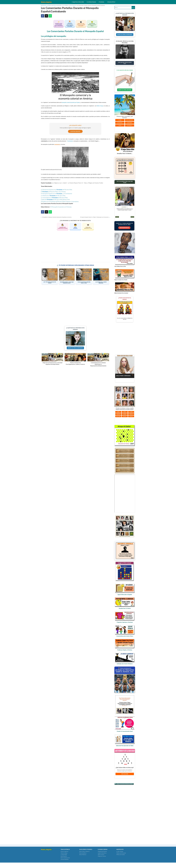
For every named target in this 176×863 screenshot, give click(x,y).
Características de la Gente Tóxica (124, 636)
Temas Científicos (82, 853)
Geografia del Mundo (102, 851)
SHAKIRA (124, 416)
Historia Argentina (64, 851)
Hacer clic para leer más (124, 89)
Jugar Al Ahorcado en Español (124, 594)
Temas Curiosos (101, 854)
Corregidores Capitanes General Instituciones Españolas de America (56, 217)
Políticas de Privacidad (121, 853)
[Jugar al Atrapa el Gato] (124, 435)
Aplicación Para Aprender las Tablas (124, 745)
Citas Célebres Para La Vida (120, 266)
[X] (46, 16)
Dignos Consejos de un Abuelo (120, 279)
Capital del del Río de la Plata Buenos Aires (55, 199)
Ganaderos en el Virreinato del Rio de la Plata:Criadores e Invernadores (60, 201)
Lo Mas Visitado (119, 851)
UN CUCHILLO (129, 125)
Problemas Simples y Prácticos (124, 650)
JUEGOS (119, 125)
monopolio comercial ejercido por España (71, 102)
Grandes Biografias (65, 859)
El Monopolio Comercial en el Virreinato (61, 207)
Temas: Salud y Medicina (84, 851)
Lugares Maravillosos (102, 853)
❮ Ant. (117, 216)
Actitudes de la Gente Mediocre (125, 663)
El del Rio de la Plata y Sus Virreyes (53, 191)
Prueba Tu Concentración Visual (125, 731)
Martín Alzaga (100, 105)
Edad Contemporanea (65, 857)
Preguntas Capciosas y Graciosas (125, 622)
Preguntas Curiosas (102, 856)
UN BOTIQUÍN (129, 122)
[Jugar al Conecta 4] (124, 571)
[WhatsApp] (50, 16)
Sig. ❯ (132, 216)
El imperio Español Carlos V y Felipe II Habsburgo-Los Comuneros (94, 217)
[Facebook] (42, 16)
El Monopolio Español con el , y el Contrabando (56, 193)
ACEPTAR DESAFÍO (75, 131)
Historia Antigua (64, 853)
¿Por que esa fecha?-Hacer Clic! (125, 63)
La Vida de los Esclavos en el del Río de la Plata (56, 189)
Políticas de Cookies (120, 854)
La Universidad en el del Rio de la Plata (54, 197)
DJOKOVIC (131, 416)
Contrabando (70, 141)
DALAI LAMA (118, 416)
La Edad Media (64, 854)
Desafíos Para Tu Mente (125, 608)
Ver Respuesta (124, 227)
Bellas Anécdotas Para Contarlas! (121, 293)
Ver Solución (124, 773)
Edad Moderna (64, 856)
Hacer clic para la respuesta (75, 348)
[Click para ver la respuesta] (129, 170)
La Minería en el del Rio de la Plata (53, 195)
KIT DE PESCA (119, 122)
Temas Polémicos (82, 854)
